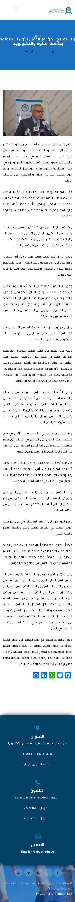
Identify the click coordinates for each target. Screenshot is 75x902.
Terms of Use (63, 894)
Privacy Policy (44, 894)
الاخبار (37, 36)
